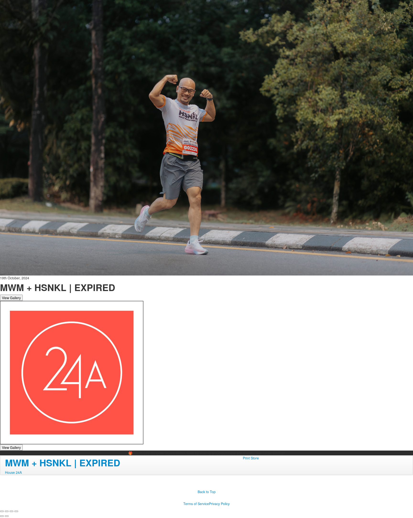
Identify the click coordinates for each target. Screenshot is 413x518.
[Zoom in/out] (16, 511)
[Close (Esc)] (2, 511)
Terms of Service (196, 503)
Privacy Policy (219, 503)
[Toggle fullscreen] (11, 511)
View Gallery (11, 297)
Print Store (251, 458)
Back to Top (207, 491)
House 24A (13, 472)
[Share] (7, 511)
